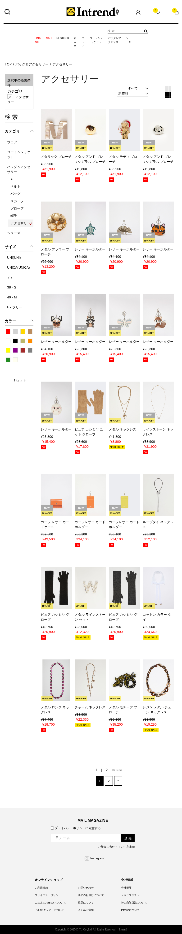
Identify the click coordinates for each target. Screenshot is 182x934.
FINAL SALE (38, 40)
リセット (19, 380)
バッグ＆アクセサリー (114, 40)
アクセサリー (20, 223)
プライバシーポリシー (48, 895)
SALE (49, 38)
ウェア (83, 40)
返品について (86, 902)
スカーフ (17, 201)
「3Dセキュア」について (49, 909)
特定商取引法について (134, 902)
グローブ (17, 208)
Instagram (97, 858)
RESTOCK (62, 38)
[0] (176, 12)
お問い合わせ (86, 887)
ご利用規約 (41, 887)
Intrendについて (130, 909)
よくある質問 (86, 909)
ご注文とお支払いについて (50, 902)
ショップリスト (130, 895)
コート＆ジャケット (96, 40)
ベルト (15, 186)
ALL (13, 179)
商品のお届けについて (91, 895)
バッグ (15, 194)
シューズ (128, 40)
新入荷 (75, 40)
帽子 (13, 216)
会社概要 (126, 887)
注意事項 (129, 846)
